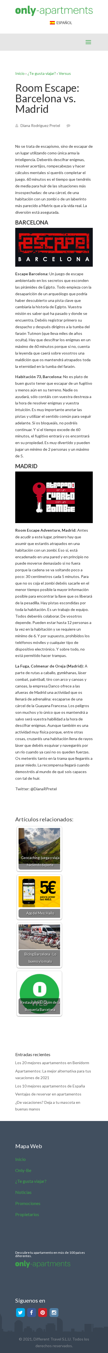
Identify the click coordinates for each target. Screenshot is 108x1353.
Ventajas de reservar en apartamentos (48, 1094)
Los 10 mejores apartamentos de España (50, 1086)
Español (63, 23)
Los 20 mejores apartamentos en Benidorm (52, 1062)
